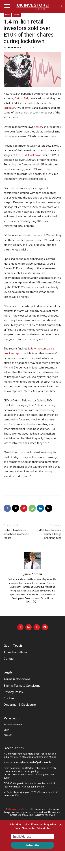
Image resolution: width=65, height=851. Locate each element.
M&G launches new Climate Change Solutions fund (50, 534)
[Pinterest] (23, 508)
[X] (15, 508)
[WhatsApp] (32, 508)
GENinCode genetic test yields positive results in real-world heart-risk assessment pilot (30, 785)
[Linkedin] (40, 508)
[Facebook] (7, 508)
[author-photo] (32, 568)
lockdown (9, 107)
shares (38, 127)
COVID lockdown (31, 155)
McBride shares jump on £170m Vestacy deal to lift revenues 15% (31, 793)
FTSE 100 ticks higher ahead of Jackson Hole (27, 762)
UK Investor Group (18, 809)
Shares (17, 14)
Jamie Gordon (14, 47)
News (7, 14)
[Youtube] (45, 627)
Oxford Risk (21, 98)
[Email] (48, 508)
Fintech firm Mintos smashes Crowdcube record (16, 534)
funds (36, 164)
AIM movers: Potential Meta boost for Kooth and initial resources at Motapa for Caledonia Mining (30, 755)
